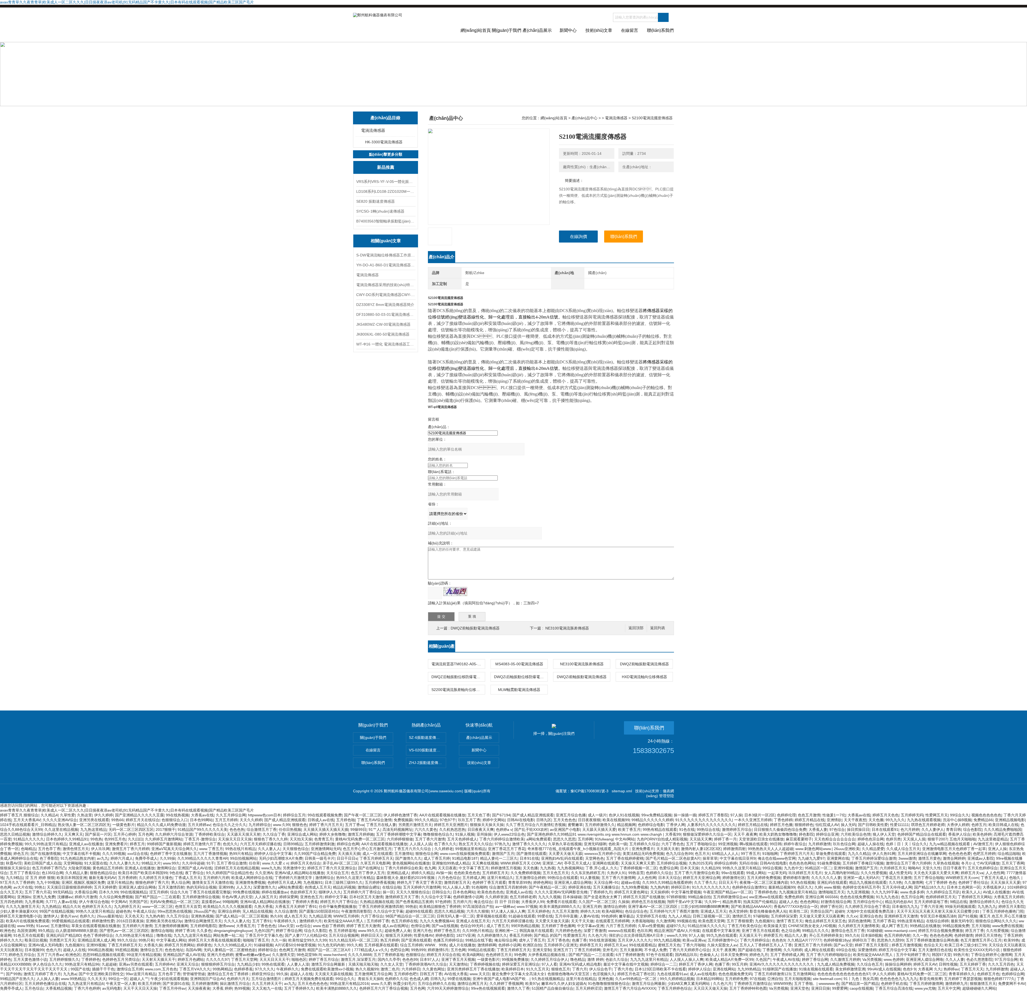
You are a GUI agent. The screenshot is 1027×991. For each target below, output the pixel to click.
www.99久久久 (370, 930)
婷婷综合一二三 (663, 964)
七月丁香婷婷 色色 (940, 882)
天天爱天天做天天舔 (565, 853)
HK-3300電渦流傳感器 (384, 142)
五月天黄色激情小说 (30, 959)
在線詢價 (578, 236)
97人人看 (549, 964)
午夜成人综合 (144, 911)
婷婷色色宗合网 (870, 839)
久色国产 (763, 959)
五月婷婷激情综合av (730, 897)
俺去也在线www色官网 (777, 858)
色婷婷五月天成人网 (284, 882)
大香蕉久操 (153, 945)
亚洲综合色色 (871, 916)
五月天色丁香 (478, 815)
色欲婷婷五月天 (303, 892)
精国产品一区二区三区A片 (329, 950)
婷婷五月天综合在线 (443, 954)
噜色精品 (577, 959)
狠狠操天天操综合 (15, 868)
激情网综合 (166, 868)
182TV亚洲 (465, 935)
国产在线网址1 (370, 868)
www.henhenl (334, 954)
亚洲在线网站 (724, 969)
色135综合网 (52, 873)
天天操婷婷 (659, 892)
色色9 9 (909, 969)
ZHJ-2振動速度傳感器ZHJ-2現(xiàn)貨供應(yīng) (427, 762)
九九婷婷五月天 (127, 906)
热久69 (276, 916)
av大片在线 (22, 887)
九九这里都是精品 (993, 839)
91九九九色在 (887, 897)
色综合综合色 (636, 911)
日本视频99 (34, 950)
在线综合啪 (391, 887)
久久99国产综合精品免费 (315, 853)
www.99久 (171, 863)
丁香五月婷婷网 (587, 950)
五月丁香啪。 (805, 983)
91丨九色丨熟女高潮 (861, 979)
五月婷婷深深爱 (784, 916)
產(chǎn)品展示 (537, 30)
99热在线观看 (273, 964)
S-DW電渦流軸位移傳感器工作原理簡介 (385, 255)
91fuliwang (604, 839)
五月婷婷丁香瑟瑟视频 (963, 979)
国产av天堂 (843, 945)
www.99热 (25, 926)
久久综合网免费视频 (116, 897)
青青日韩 (953, 829)
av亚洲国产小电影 (565, 829)
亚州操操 (484, 834)
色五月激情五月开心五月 (981, 940)
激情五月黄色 (929, 858)
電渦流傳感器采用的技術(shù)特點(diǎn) (385, 285)
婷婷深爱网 (288, 897)
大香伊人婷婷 (958, 825)
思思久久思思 (564, 839)
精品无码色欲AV (898, 902)
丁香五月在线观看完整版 (210, 892)
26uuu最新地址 (109, 916)
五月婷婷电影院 (203, 926)
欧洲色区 (73, 954)
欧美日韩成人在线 (1003, 825)
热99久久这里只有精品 (355, 877)
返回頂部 (636, 628)
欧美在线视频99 (616, 820)
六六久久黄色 (426, 829)
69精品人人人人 (725, 853)
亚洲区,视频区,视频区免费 (83, 882)
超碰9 (839, 911)
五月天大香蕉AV (26, 820)
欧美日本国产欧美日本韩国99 (142, 873)
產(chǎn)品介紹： (441, 259)
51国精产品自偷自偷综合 (552, 988)
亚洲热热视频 (202, 916)
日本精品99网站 (709, 979)
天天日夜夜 (447, 868)
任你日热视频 (290, 829)
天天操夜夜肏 (199, 988)
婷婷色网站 (542, 882)
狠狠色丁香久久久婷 (271, 839)
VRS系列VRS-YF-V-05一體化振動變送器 (385, 181)
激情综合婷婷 (614, 906)
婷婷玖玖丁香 (863, 940)
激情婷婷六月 (310, 921)
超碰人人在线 (74, 950)
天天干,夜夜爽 (745, 834)
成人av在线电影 (703, 974)
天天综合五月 (337, 873)
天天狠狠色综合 (295, 849)
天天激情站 (458, 964)
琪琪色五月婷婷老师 (928, 825)
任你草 (254, 863)
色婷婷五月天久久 (97, 906)
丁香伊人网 (675, 825)
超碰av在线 (630, 882)
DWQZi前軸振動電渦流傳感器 (582, 677)
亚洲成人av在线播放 (86, 844)
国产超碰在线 (749, 950)
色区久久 (804, 887)
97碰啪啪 (761, 916)
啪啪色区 (299, 959)
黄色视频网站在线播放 (411, 863)
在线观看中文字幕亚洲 (720, 930)
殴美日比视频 (36, 940)
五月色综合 (34, 988)
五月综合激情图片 (266, 979)
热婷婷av (951, 969)
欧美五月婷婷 (149, 983)
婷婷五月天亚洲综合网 (701, 877)
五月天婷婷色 (538, 911)
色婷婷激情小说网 (468, 897)
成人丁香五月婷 (437, 858)
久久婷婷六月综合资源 (174, 834)
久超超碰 (109, 964)
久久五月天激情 (565, 911)
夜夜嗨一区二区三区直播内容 (763, 882)
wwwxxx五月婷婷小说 (602, 853)
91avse (42, 926)
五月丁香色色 (558, 940)
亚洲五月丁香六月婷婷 (812, 945)
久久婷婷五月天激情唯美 (858, 926)
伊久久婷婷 (103, 815)
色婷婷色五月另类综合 (121, 959)
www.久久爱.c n (275, 863)
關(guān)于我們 (506, 30)
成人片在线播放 (462, 945)
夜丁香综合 (194, 873)
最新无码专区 (962, 921)
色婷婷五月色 (988, 974)
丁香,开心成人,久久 (601, 868)
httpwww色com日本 (264, 815)
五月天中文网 (949, 988)
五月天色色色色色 (313, 983)
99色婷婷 (609, 916)
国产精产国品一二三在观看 (157, 897)
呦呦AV (914, 868)
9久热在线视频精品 (548, 979)
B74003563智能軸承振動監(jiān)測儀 (385, 221)
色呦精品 (28, 849)
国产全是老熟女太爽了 (602, 897)
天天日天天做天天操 (710, 988)
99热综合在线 (708, 829)
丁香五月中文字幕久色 (264, 935)
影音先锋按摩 (930, 979)
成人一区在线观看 (377, 853)
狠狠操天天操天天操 (487, 825)
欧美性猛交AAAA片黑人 (344, 921)
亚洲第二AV (552, 863)
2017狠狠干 (165, 829)
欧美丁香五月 (629, 829)
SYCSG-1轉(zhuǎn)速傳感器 (380, 211)
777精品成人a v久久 (371, 950)
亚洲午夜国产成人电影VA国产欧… (501, 979)
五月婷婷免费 (736, 979)
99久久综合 (126, 940)
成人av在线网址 (395, 926)
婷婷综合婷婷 (725, 863)
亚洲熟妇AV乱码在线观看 (562, 858)
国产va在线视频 (445, 926)
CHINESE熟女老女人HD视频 (812, 926)
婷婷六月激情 (86, 897)
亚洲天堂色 (799, 988)
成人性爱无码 (900, 873)
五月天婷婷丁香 (973, 964)
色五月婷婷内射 (897, 935)
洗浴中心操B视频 (957, 820)
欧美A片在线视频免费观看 (27, 921)
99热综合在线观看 (562, 877)
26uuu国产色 (205, 911)
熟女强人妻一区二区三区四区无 (84, 825)
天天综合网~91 (606, 882)
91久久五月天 (537, 969)
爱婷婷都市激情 (796, 877)
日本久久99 (108, 892)
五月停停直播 (566, 916)
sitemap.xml (622, 791)
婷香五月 (137, 844)
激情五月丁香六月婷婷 (130, 849)
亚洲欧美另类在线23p (164, 921)
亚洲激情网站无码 (326, 849)
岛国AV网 (193, 950)
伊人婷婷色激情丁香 (400, 815)
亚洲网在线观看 (605, 863)
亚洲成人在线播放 (140, 868)
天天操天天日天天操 (235, 839)
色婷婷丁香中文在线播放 (170, 853)
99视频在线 (686, 921)
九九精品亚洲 (320, 916)
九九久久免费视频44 (437, 921)
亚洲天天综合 (188, 964)
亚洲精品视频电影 (1010, 820)
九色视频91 (313, 882)
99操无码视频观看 (960, 906)
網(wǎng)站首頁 (476, 30)
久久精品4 (49, 815)
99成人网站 (755, 873)
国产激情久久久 (408, 858)
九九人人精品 (679, 916)
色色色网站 (809, 902)
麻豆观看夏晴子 (799, 839)
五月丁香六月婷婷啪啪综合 (828, 954)
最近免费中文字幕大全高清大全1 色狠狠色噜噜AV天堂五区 (541, 974)
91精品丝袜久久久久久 (707, 926)
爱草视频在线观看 (491, 916)
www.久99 (281, 825)
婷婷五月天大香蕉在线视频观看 (214, 940)
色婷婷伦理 (786, 815)
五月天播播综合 (606, 887)
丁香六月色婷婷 (87, 988)
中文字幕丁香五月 (474, 868)
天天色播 (875, 820)
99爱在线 (545, 916)
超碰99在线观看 (418, 911)
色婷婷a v (504, 829)
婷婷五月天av (615, 945)
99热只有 (146, 940)
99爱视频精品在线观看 (71, 921)
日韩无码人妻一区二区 (455, 916)
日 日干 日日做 (507, 902)
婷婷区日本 (680, 887)
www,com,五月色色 (161, 969)
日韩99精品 (292, 844)
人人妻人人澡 (298, 964)
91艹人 (374, 829)
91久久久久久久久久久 (711, 887)
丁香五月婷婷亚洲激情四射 (380, 906)
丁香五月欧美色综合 (744, 926)
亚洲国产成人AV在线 (195, 868)
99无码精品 (62, 892)
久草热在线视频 (946, 863)
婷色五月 (20, 853)
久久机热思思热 (452, 829)
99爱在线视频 (458, 979)
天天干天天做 (582, 921)
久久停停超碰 (193, 863)
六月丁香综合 (372, 916)
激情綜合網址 (369, 887)
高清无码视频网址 (397, 829)
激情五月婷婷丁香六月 (42, 974)
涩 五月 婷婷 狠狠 (40, 877)
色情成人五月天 (318, 887)
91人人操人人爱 (456, 887)
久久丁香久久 (705, 882)
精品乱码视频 (344, 887)
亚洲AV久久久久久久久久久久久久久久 (782, 964)
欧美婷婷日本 (512, 969)
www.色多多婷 (912, 892)
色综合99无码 (472, 926)
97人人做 (696, 935)
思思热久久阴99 (890, 940)
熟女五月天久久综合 (475, 844)
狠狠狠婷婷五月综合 (218, 964)
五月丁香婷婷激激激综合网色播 (932, 940)
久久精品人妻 (76, 873)
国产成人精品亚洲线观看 (533, 815)
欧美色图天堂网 (711, 921)
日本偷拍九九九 (905, 906)
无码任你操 (748, 863)
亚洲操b (23, 897)
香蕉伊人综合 (959, 834)
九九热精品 (51, 906)
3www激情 (907, 858)
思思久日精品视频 (15, 834)
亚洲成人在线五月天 (473, 921)
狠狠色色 (299, 825)
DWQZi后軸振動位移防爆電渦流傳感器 (520, 677)
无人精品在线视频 (257, 911)
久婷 (818, 887)
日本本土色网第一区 (963, 887)
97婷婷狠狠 (676, 897)
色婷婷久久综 (396, 979)
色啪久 (1015, 877)
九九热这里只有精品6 (86, 983)
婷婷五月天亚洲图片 (451, 825)
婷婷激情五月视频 (506, 868)
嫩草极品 (626, 916)
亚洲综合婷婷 (229, 911)
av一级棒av (505, 906)
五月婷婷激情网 (204, 983)
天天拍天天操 (301, 839)
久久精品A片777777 (804, 940)
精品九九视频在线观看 (868, 882)
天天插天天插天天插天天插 (325, 829)
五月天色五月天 (556, 873)
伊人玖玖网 (100, 849)
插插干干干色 (103, 969)
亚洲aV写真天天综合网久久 (174, 849)
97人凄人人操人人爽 (508, 911)
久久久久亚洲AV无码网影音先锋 (561, 892)
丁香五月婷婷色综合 (674, 988)
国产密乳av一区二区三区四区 (123, 930)
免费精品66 (983, 820)
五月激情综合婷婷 (530, 877)
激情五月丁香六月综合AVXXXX (630, 988)
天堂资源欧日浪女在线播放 (761, 839)
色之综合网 (790, 930)
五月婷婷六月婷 (216, 877)
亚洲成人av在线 (519, 892)
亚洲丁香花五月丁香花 (506, 849)
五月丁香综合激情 (232, 863)
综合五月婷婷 (411, 945)
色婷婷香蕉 (243, 969)
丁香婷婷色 (90, 959)
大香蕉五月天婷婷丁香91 (296, 906)
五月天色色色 (564, 820)
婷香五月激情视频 (907, 945)
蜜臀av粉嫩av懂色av (252, 954)
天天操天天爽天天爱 (637, 863)
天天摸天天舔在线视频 (333, 974)
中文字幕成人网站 (171, 940)
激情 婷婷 (595, 959)
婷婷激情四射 (734, 849)
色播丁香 (579, 940)
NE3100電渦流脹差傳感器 (567, 628)
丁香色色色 (266, 926)
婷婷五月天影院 (1011, 906)
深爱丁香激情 (595, 930)
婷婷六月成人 (121, 858)
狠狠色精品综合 (103, 873)
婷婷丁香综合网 (289, 930)
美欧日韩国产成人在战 (42, 863)
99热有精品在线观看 (660, 829)
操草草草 (710, 858)
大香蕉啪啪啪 (642, 921)
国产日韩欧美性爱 (873, 825)
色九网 (430, 868)
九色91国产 (264, 930)
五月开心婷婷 (124, 834)
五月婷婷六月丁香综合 (362, 892)
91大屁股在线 (95, 863)
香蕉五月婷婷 (520, 935)
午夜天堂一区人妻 (121, 983)
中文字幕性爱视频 (686, 892)
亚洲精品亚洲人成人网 (96, 940)
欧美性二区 (798, 911)
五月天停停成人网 (897, 887)
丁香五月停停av (172, 988)
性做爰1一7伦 (833, 815)
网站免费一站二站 (228, 935)
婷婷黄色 (204, 945)
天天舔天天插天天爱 (599, 829)
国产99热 (13, 974)
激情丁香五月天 (789, 921)
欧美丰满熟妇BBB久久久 (559, 906)
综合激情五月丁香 (262, 829)
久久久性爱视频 (874, 873)
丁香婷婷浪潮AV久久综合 (426, 964)
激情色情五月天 (76, 849)
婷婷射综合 (267, 950)
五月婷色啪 (345, 820)
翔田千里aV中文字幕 (684, 902)
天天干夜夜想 (855, 820)
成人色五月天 (295, 916)
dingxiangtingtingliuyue (233, 930)
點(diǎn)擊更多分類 (385, 154)
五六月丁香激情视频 (210, 853)
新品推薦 (385, 167)
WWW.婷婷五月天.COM (520, 863)
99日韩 (775, 844)
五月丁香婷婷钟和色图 (748, 988)
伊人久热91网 (883, 853)
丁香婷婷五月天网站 (974, 897)
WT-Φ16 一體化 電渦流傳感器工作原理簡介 (385, 344)
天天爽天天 (73, 834)
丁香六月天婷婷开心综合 (689, 950)
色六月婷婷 (909, 829)
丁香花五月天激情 (896, 877)
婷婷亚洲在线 (579, 887)
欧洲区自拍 (532, 945)
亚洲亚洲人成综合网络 (573, 882)
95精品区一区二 (818, 868)
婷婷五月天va (972, 873)
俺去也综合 (483, 902)
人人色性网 (995, 873)
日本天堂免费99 (734, 954)
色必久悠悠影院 (979, 959)
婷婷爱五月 (773, 935)
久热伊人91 (616, 873)
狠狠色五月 (560, 969)
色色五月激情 (809, 815)
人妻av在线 (67, 902)
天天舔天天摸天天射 (243, 834)
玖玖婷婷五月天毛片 (805, 873)
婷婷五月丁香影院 (713, 815)
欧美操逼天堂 (775, 926)
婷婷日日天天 (372, 935)
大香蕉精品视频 (58, 988)
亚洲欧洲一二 (506, 930)
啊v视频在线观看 (753, 844)
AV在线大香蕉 (455, 974)
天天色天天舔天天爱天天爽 (936, 873)
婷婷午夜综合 (795, 844)
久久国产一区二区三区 (597, 902)
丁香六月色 (623, 969)
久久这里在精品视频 (61, 829)
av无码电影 (111, 988)
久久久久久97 (217, 959)
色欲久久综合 (617, 959)
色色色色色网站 (802, 863)
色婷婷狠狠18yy (836, 940)
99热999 (418, 950)
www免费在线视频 (1007, 926)
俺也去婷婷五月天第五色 (825, 921)
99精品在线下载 (478, 940)
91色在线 (687, 829)
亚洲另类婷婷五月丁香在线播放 (473, 969)
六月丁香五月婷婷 (621, 926)
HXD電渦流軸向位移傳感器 (644, 677)
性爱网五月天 (936, 815)
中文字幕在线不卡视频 (81, 853)
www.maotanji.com (900, 930)
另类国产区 (138, 902)
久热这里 (84, 815)
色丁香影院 (49, 858)
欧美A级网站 (612, 911)
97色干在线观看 (659, 954)
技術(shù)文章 (598, 30)
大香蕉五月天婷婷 (1009, 897)
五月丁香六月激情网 (618, 877)
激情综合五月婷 (130, 969)
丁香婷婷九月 (601, 892)
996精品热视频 (100, 950)
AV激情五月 (983, 844)
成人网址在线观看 (819, 950)
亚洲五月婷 (592, 906)
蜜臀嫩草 (575, 825)
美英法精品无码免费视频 (643, 853)
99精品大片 (151, 863)
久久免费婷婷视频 (526, 873)
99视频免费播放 (515, 959)
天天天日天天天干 (274, 959)
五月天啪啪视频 (797, 979)
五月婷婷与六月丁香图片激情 (674, 911)
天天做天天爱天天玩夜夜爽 (821, 916)
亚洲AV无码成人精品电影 (580, 964)
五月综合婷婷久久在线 (436, 983)
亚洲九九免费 (44, 897)
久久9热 (895, 882)
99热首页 (636, 873)
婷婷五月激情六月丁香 (202, 844)
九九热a (69, 974)
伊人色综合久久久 (48, 964)
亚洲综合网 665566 (821, 897)
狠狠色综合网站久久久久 (996, 921)
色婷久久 (87, 916)
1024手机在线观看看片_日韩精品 (28, 825)
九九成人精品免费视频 (835, 964)
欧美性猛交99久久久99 (307, 940)
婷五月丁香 (974, 930)
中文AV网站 (625, 839)
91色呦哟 (479, 887)
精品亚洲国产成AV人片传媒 (677, 930)
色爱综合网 (668, 868)
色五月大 (702, 853)
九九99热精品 (748, 969)
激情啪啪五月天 (831, 892)
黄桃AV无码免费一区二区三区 (360, 839)
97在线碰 (757, 979)
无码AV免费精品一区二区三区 (174, 902)
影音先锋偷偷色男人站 (768, 911)
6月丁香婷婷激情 (630, 954)
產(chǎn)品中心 (584, 118)
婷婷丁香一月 (725, 839)
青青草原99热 (519, 882)
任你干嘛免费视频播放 (337, 906)
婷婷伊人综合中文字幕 (273, 853)
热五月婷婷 (389, 940)
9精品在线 (958, 902)
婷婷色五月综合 (22, 954)
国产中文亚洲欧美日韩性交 (101, 974)
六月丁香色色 (672, 844)
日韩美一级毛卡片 (320, 858)
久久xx (851, 916)
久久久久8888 (359, 954)
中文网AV (119, 902)
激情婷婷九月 (956, 983)
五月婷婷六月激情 (137, 926)
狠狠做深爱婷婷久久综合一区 (707, 834)
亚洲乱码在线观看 (832, 882)
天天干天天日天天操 (140, 988)
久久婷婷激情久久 (492, 935)
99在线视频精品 (133, 892)
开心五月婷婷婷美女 (826, 935)
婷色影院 (806, 834)
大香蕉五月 (245, 926)
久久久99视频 (113, 853)
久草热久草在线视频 (565, 844)
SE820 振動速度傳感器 (375, 201)
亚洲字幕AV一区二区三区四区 (653, 906)
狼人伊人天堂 (884, 834)
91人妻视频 (589, 877)
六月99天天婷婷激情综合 (448, 988)
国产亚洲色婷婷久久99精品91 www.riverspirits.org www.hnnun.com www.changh (595, 834)
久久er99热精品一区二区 (636, 979)
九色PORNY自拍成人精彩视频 (662, 839)
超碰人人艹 (139, 979)
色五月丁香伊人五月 (368, 873)
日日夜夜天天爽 (480, 829)
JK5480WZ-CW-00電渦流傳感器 (383, 324)
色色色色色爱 (959, 853)
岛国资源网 (26, 930)
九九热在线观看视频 (924, 820)
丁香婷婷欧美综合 (210, 834)
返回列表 (657, 628)
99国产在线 (80, 969)
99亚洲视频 (727, 844)
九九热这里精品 (93, 829)
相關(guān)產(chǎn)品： (442, 648)
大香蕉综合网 (85, 892)
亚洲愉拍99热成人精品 (451, 863)
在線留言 (629, 30)
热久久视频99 (366, 969)
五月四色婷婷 (11, 902)
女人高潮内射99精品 (841, 873)
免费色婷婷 (793, 897)
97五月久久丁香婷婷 (17, 882)
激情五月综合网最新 (328, 964)
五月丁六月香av (50, 954)
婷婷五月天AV (925, 964)
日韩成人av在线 (321, 820)
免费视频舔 (403, 820)
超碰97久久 (675, 926)
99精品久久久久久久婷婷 (652, 820)
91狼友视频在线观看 (816, 969)
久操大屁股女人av (722, 945)
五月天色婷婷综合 (983, 868)
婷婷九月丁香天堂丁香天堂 (419, 882)
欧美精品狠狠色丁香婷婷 (440, 906)
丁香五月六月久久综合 (413, 849)
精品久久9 (71, 906)
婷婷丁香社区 (831, 906)
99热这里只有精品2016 (349, 983)
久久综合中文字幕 (436, 897)
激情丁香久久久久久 (529, 844)
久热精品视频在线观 (376, 902)
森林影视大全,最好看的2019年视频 (406, 877)
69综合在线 (846, 950)
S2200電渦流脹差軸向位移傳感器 (458, 689)
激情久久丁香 (518, 988)
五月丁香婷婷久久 (299, 988)
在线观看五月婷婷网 (612, 921)
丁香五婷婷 (1012, 935)
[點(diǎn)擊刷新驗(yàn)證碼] (455, 591)
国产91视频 (967, 916)
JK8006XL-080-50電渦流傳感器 (382, 334)
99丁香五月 (750, 853)
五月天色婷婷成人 (462, 839)
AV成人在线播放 (996, 892)
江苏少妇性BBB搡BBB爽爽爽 (705, 906)
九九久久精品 (859, 853)
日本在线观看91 (885, 829)
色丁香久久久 (445, 844)
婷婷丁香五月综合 (324, 959)
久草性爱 (67, 815)
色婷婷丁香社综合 (973, 882)
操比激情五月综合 (235, 983)
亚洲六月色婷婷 (220, 954)
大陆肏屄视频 (79, 868)
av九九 (102, 858)
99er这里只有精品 (141, 974)
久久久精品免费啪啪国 (1002, 829)
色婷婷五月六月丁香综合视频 (383, 988)
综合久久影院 (315, 930)
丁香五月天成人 (994, 877)
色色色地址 (174, 950)
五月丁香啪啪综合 (701, 844)
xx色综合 (303, 926)
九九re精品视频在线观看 (950, 844)
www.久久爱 (381, 983)
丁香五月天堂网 (244, 959)
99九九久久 (895, 820)
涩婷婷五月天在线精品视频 (236, 868)
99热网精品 (222, 969)
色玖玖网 (644, 930)
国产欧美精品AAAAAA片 (751, 906)
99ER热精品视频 (525, 926)
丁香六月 (579, 969)
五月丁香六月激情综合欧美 (696, 873)
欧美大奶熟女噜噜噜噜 (778, 834)
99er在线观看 (732, 873)
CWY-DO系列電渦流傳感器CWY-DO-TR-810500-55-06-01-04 (385, 295)
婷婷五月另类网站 (179, 945)
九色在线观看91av (672, 974)
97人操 (736, 815)
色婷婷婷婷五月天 (941, 897)
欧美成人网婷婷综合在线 (252, 877)
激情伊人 (50, 916)
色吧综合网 (399, 950)
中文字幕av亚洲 (590, 926)
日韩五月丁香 (431, 974)
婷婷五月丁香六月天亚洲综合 (331, 868)
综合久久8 (178, 892)
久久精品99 (710, 868)
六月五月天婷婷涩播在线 (260, 844)
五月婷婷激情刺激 (320, 844)
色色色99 (410, 959)
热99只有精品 (240, 853)
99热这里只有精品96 (82, 964)
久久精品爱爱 (873, 849)
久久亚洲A (264, 873)
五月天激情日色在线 (935, 950)
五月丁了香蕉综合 (25, 873)
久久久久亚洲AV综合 (60, 820)
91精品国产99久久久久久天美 (202, 829)
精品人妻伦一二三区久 (499, 858)
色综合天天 (933, 945)
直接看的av (210, 902)
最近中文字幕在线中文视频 (625, 964)
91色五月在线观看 (28, 935)
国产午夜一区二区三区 (362, 815)
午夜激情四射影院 (356, 911)
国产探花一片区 (98, 834)
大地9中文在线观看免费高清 (870, 911)
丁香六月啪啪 (694, 945)
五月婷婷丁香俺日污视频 (863, 863)
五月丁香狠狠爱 (740, 921)
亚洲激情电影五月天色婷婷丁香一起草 (954, 849)
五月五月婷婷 (226, 820)
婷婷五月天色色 (885, 815)
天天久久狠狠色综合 (413, 892)
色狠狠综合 (415, 954)
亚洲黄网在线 (838, 858)
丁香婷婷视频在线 (485, 964)
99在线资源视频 (602, 940)
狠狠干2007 (937, 839)
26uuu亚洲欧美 (847, 849)
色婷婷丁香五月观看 (489, 882)
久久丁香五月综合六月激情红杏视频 (536, 825)
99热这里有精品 (910, 921)
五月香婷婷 (127, 877)
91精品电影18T (465, 858)
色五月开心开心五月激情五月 (367, 849)
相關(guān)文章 (386, 241)
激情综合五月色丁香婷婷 (228, 974)
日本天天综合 (669, 877)
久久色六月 (597, 935)
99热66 (117, 820)
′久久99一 (712, 902)
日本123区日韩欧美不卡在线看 (660, 969)
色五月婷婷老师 (523, 897)
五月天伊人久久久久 (635, 940)
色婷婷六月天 (238, 979)
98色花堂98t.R (309, 954)
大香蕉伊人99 (532, 902)
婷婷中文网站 (493, 820)
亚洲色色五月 (311, 897)
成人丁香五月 (497, 926)
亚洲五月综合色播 (571, 815)
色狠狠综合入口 (175, 820)
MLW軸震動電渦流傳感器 (519, 689)
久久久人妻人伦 (237, 921)
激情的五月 (741, 916)
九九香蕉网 (34, 902)
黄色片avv (69, 916)
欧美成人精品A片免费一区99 (729, 959)
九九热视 (547, 868)
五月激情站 (403, 853)
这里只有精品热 (120, 882)
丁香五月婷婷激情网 (926, 983)
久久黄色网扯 (433, 969)
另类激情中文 (294, 868)
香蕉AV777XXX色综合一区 (796, 906)
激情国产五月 (503, 853)
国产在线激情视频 (45, 853)
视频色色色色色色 (986, 815)
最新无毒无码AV (102, 877)
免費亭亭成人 (146, 858)
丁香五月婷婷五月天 (376, 858)
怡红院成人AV (827, 825)
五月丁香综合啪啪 (929, 877)
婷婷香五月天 (591, 945)
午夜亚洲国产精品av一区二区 (727, 892)
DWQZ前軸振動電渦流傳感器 (475, 628)
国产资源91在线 (176, 983)
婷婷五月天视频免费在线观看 (309, 979)
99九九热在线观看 (721, 935)
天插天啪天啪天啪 (363, 964)
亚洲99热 (226, 887)
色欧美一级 (617, 844)
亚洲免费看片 (116, 844)
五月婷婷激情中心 (723, 940)
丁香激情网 (771, 950)
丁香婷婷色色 (765, 892)
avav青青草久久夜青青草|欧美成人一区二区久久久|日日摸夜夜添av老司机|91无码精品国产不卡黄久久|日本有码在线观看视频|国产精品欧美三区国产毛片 (127, 2)
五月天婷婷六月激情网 (421, 887)
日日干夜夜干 (954, 868)
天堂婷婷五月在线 (651, 916)
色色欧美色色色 (467, 873)
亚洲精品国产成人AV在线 (184, 954)
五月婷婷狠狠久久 (64, 959)
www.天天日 (480, 974)
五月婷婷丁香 (378, 921)
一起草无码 (777, 873)
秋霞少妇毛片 (404, 983)
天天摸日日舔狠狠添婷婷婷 (69, 887)
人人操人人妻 (47, 979)
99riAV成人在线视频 (884, 969)
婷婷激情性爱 (103, 921)
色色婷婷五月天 (499, 954)
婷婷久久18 (590, 911)
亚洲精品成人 (398, 873)
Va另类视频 (872, 959)
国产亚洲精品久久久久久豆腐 (139, 815)
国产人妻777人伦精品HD (306, 935)
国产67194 (501, 815)
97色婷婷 (443, 902)
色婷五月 (978, 825)
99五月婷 (739, 964)
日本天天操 (689, 868)
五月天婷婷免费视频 (764, 877)
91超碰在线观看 (521, 916)
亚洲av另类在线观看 (136, 964)
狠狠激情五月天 (983, 983)
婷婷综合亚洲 (827, 834)
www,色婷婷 (894, 959)
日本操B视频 (871, 935)
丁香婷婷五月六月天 (797, 853)
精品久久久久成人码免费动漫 (161, 825)
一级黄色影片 (123, 825)
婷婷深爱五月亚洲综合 (520, 964)
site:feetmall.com (827, 979)
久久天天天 (96, 979)
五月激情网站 (804, 974)
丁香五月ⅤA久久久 (194, 969)
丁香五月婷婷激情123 (772, 974)
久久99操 (167, 858)
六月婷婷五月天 (893, 868)
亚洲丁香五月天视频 (458, 959)
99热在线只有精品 (240, 849)
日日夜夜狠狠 (589, 820)
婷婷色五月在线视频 (648, 902)
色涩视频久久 (604, 974)
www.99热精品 (73, 979)
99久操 (282, 974)
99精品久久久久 (815, 930)
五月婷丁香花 (884, 921)
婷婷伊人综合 (699, 969)
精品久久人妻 (795, 935)
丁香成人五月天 (188, 877)
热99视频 (242, 988)
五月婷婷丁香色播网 (558, 926)
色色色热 (236, 829)
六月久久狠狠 (477, 911)
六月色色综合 (449, 877)
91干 (210, 863)
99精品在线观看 (481, 950)
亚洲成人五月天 (713, 911)
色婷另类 (893, 839)
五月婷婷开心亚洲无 (560, 945)
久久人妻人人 (269, 849)
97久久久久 (264, 969)
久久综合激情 (285, 911)
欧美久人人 (971, 892)
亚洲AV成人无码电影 (45, 945)
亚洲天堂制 (541, 950)
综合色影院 (972, 829)
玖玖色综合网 (844, 844)
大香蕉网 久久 (929, 969)
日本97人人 (429, 959)
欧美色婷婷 (982, 834)
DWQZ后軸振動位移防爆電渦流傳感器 (458, 677)
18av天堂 (286, 926)
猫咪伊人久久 (330, 892)
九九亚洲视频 (858, 892)
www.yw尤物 (925, 988)
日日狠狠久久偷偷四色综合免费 (780, 829)
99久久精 (354, 945)
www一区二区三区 (157, 906)
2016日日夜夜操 (130, 921)
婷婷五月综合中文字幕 (897, 950)
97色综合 (837, 829)
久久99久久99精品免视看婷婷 (667, 882)
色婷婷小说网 (509, 945)
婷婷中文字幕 (336, 897)
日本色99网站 (201, 820)
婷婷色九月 (758, 954)
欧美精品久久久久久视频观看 (227, 906)
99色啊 (520, 954)
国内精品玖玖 (686, 954)
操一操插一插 (685, 815)
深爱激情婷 (867, 950)
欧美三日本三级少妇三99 (965, 945)
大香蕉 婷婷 (222, 988)
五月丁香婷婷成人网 (787, 954)
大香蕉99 (673, 834)
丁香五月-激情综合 (200, 839)
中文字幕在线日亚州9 (738, 858)
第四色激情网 (859, 921)
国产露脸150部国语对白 (319, 911)
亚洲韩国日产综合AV (207, 979)
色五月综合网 (912, 897)
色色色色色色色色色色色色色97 (843, 974)
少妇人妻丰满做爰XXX (18, 911)
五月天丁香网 (1013, 863)
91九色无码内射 (331, 945)
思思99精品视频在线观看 (103, 954)
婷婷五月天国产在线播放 (643, 897)
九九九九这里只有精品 (192, 935)
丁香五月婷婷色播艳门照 (1003, 911)
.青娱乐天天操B (370, 979)
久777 (50, 902)
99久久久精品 (426, 820)
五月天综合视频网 (344, 935)
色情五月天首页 (188, 906)
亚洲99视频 (843, 868)
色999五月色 (115, 839)
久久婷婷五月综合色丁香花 (867, 906)
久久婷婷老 (443, 849)
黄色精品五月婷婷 (107, 868)
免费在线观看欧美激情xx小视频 (327, 969)
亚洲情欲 (834, 820)
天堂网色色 (594, 858)
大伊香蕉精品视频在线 (547, 954)
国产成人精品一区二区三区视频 (242, 916)
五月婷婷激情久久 (600, 825)
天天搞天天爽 (700, 839)
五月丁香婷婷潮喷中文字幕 (398, 834)
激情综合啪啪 (162, 930)
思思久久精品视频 (449, 911)
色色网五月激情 (292, 950)
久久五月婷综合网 (231, 815)
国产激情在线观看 (531, 853)
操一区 (388, 892)
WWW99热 (782, 983)
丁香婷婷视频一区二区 (638, 868)
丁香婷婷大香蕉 (305, 902)
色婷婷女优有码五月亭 (861, 887)
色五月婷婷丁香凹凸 (49, 868)
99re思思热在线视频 (174, 911)
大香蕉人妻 (817, 829)
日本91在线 (529, 858)
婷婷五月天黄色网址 (631, 892)
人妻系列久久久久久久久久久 (711, 825)
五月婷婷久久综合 (644, 844)
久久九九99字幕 (884, 892)
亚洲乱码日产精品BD (63, 935)
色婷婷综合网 (1013, 974)
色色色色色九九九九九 (898, 979)
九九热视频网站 (570, 868)
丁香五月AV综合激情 (374, 820)
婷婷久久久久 (11, 940)
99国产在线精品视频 (56, 911)
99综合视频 (772, 868)
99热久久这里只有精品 (741, 868)
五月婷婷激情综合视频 (201, 897)
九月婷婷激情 (819, 844)
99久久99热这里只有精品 (46, 844)
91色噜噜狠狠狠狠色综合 (609, 983)
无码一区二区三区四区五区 (131, 829)
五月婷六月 (462, 902)
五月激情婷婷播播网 (171, 926)
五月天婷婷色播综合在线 (45, 983)
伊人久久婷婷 (883, 974)
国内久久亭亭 (389, 959)
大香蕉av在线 (202, 815)
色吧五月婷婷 (984, 853)
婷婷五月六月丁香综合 (339, 902)
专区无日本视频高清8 (938, 916)
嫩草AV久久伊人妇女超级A (563, 983)
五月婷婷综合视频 (672, 863)
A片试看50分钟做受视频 (295, 945)
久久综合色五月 (870, 964)
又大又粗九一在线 (267, 988)
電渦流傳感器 (373, 130)
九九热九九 (987, 906)
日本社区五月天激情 (366, 897)
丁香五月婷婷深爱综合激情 (873, 858)
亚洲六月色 (422, 930)
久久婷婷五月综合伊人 (549, 959)
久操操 (623, 902)
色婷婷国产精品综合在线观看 (921, 834)
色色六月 (53, 950)
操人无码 (848, 825)
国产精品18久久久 (929, 887)
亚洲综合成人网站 (302, 834)
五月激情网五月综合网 (373, 974)
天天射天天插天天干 (158, 959)
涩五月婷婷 (158, 892)
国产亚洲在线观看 (416, 940)
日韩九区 (543, 820)
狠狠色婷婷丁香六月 (152, 882)
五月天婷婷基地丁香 (931, 902)
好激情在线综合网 (836, 902)
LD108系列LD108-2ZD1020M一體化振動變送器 (385, 191)
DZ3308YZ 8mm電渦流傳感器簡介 (385, 304)
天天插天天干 (750, 935)
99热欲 (411, 906)
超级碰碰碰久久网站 (979, 988)
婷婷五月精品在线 (810, 820)
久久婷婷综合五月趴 (943, 892)
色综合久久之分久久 (229, 825)
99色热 (96, 839)
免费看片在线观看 (561, 902)
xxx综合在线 (137, 853)
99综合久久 (959, 815)
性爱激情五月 (574, 935)
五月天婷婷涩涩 (589, 988)
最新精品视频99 (781, 887)
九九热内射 (659, 887)
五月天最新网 (631, 950)
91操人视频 (464, 834)
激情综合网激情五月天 (203, 921)
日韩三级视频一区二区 (711, 916)
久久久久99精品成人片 (233, 945)
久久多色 (204, 930)
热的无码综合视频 (201, 887)
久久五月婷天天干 (267, 983)
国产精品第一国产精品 (860, 983)
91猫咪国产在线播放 (779, 969)
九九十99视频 (47, 882)
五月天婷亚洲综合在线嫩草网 (922, 853)
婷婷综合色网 (348, 844)
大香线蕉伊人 (994, 887)
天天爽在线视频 (485, 863)
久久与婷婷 (792, 950)
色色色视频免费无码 (735, 974)
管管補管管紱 (194, 974)
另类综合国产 (821, 911)
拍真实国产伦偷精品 (760, 902)
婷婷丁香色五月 (447, 930)
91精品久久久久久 (28, 839)
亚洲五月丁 (562, 950)
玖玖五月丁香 (469, 820)
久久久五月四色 (1001, 964)
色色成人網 (418, 979)
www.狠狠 (832, 887)
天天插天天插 (349, 853)
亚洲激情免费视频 (250, 882)
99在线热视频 (177, 815)
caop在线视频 (861, 988)
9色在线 (176, 873)
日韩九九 (437, 979)
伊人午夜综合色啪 (94, 902)
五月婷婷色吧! (405, 974)
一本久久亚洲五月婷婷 (753, 820)
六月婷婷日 (410, 969)
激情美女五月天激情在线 (212, 882)
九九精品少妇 (248, 964)
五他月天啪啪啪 (962, 839)
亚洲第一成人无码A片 (861, 877)
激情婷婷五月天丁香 (402, 897)
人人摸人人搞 (420, 844)
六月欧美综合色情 (856, 834)
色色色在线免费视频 (857, 897)
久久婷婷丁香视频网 (506, 983)
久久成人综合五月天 (903, 849)
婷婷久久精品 (422, 873)
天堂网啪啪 (72, 863)
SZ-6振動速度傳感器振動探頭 (427, 737)
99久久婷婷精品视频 (677, 979)
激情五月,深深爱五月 (358, 959)
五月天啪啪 (980, 926)
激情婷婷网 (486, 945)
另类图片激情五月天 (415, 825)
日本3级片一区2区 (759, 815)
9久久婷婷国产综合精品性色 (229, 873)
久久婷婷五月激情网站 (163, 839)
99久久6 (852, 935)
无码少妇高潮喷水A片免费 (280, 858)
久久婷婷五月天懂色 (156, 877)
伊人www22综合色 (509, 834)
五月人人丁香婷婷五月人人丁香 (765, 945)
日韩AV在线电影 (520, 820)
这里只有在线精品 (581, 979)
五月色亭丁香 (49, 849)
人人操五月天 (266, 897)
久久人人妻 (954, 959)
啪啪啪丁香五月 (256, 940)
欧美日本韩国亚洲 (72, 877)
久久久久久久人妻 (826, 877)
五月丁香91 (261, 921)
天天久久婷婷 (251, 820)
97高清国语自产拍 (478, 906)
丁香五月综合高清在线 (894, 988)
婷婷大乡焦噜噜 (332, 834)
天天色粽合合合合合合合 (834, 839)
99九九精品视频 (667, 940)
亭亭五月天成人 (577, 863)
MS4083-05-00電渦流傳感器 (519, 664)
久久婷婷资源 (496, 897)
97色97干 (448, 820)
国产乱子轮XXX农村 (531, 829)
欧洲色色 (7, 930)
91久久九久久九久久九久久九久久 (703, 820)
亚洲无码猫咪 (595, 844)
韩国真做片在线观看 (536, 930)
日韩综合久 (441, 892)
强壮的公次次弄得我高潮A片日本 (637, 935)
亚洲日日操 (820, 988)
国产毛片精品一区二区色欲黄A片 (673, 858)
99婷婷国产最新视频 (164, 844)
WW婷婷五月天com (962, 877)
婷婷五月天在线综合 (142, 820)
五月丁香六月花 (38, 892)
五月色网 (145, 834)
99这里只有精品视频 (144, 954)
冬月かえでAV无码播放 (980, 863)
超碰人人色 (788, 902)
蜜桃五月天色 (669, 945)
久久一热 (920, 935)
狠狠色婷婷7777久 (999, 979)
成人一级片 (597, 815)
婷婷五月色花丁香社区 (636, 974)
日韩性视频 (948, 964)
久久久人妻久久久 (124, 863)
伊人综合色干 (600, 969)
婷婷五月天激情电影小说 (20, 916)
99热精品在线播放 (925, 926)
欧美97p (532, 983)
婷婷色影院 (444, 935)
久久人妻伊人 (932, 829)
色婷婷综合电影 (651, 825)
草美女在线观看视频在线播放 (95, 926)
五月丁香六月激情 (430, 839)
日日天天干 (728, 882)
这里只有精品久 (500, 877)
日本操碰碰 (572, 897)
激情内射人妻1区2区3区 (701, 849)
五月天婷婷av (199, 825)
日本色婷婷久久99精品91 (67, 839)
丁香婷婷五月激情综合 (752, 983)
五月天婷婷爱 (105, 887)
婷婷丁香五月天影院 (872, 945)
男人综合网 (180, 882)
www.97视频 (527, 906)
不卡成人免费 (655, 950)
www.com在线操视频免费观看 (465, 853)
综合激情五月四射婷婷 (508, 887)
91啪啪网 (770, 853)
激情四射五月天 (457, 882)
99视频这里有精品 (470, 849)
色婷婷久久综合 (659, 873)
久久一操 (278, 940)
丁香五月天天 (972, 969)
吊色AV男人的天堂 (237, 897)
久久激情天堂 (283, 954)
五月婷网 (585, 839)
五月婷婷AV (164, 964)
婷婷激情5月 (438, 950)
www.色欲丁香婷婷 (328, 926)
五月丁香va (354, 825)
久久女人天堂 (391, 964)
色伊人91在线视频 (624, 815)
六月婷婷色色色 (568, 930)
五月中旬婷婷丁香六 (913, 954)
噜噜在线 (163, 935)
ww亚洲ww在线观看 (765, 897)
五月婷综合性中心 (868, 902)
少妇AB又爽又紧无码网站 (689, 983)
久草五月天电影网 (375, 863)
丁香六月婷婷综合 (755, 940)
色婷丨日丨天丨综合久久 (906, 844)
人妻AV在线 (589, 916)
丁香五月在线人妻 (381, 825)
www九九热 (271, 868)
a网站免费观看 (538, 839)
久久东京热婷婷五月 (588, 873)
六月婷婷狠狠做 (400, 839)
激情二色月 (390, 969)
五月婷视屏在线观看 (381, 945)
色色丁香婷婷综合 (98, 935)
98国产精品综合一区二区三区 (410, 916)
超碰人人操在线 (870, 844)
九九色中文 (793, 868)
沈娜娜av (64, 897)
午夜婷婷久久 (285, 921)
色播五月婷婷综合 (448, 940)
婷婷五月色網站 (191, 959)
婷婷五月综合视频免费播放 (940, 930)
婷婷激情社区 (733, 877)
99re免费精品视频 (656, 815)
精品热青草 (731, 902)
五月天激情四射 (171, 887)
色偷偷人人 (709, 954)
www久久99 (677, 935)
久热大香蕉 (263, 906)
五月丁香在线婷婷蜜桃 (624, 858)
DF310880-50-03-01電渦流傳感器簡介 (385, 314)
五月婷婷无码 (912, 815)
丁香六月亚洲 (931, 906)
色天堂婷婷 (738, 911)
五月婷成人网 (473, 877)
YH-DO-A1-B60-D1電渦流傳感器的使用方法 (385, 265)
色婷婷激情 (963, 935)
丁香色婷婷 (783, 820)
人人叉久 (243, 887)
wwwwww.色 (829, 983)
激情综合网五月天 (472, 983)
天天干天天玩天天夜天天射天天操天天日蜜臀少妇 (938, 911)
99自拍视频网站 (243, 858)
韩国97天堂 (941, 954)
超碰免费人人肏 (398, 930)
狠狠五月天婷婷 (398, 935)
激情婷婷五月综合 (737, 829)
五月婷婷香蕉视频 (380, 882)
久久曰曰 (135, 839)
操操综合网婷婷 (898, 964)
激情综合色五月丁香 (848, 930)
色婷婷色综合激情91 (749, 887)
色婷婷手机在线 (894, 983)
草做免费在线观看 (831, 853)
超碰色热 (123, 911)
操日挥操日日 (858, 829)
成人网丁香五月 (895, 926)
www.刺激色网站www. (813, 849)
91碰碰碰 (874, 930)
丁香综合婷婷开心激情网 (991, 954)
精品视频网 (626, 825)
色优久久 (230, 844)
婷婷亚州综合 (263, 974)
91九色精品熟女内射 (77, 858)
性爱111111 (899, 825)
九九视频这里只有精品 (797, 892)
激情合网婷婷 (954, 858)
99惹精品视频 (126, 950)
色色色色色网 (941, 935)
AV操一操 (444, 873)
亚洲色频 (605, 979)
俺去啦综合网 (505, 940)
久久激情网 (913, 882)
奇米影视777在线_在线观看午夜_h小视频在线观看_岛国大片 (578, 849)
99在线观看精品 (642, 945)
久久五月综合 (177, 916)
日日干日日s (347, 858)
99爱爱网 (840, 988)
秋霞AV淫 (14, 863)
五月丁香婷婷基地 (389, 954)
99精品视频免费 (955, 926)
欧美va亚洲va (694, 940)
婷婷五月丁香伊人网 (695, 964)
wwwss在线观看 (621, 930)
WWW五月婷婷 (346, 916)
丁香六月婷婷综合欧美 (403, 868)
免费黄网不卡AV (1011, 983)
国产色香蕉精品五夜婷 (414, 902)
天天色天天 (134, 916)
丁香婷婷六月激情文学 (294, 877)
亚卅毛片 (610, 950)
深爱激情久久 (264, 887)
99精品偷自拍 (699, 897)
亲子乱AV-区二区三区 (340, 863)
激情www (226, 926)
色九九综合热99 (679, 853)
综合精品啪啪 (1009, 853)
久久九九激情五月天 (23, 906)
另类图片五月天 (62, 940)
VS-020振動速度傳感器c (427, 750)
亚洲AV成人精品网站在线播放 (299, 873)
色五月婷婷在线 (404, 921)
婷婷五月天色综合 (305, 863)
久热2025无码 (700, 863)
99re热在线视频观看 (488, 988)
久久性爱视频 (997, 930)
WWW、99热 (436, 945)
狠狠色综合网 (426, 853)
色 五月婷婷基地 (342, 930)
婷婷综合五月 (294, 815)
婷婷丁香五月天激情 (363, 926)
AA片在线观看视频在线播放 (442, 815)
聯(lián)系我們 (660, 30)
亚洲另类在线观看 (94, 820)
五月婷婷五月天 (495, 873)
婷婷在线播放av (275, 892)
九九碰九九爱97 (811, 858)
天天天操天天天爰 (1005, 882)
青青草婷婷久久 (962, 974)
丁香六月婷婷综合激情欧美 (501, 839)
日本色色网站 (464, 892)
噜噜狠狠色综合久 (438, 834)
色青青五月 (323, 839)
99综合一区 (118, 979)
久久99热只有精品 (477, 930)
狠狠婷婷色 (804, 825)
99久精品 (45, 930)
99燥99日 (358, 829)
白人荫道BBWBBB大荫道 (76, 930)
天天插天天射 (667, 849)
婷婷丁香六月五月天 (326, 825)
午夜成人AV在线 (786, 959)
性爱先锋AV (423, 935)
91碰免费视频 (828, 863)
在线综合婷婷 (937, 921)
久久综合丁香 (274, 834)
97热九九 (502, 844)
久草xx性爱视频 (651, 926)
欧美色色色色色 (490, 892)
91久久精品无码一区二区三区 (353, 940)
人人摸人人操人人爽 (686, 959)
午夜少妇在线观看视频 (169, 979)
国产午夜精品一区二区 (547, 887)
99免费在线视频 (246, 892)
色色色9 (778, 940)
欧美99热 (1011, 940)
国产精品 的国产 (547, 935)
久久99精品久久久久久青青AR (202, 858)
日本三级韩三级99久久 (344, 882)
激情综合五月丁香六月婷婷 (908, 863)
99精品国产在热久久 (17, 979)
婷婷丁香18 (184, 930)
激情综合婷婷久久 (47, 834)
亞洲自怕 (774, 979)
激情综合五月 (151, 950)
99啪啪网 (230, 902)
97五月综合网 (1006, 959)
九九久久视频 (549, 897)
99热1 (40, 887)
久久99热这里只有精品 (134, 935)
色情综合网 (420, 926)
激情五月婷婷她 (361, 834)
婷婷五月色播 (781, 825)
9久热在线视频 (802, 882)
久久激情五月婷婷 (845, 959)
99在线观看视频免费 (325, 815)
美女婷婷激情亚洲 (850, 969)
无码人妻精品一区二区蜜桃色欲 (230, 950)
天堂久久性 (931, 868)
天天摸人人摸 (914, 839)
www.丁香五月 (211, 849)
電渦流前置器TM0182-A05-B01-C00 (458, 664)
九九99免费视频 (634, 887)
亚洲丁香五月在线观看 (760, 930)
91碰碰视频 (263, 945)
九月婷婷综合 (259, 825)
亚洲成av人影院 (980, 858)
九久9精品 (14, 877)
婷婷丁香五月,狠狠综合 (19, 815)
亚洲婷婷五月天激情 (901, 916)
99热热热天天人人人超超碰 (770, 849)
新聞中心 (568, 30)
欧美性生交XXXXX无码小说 (977, 950)
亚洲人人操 (997, 849)
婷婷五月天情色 (988, 935)
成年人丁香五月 (532, 940)
